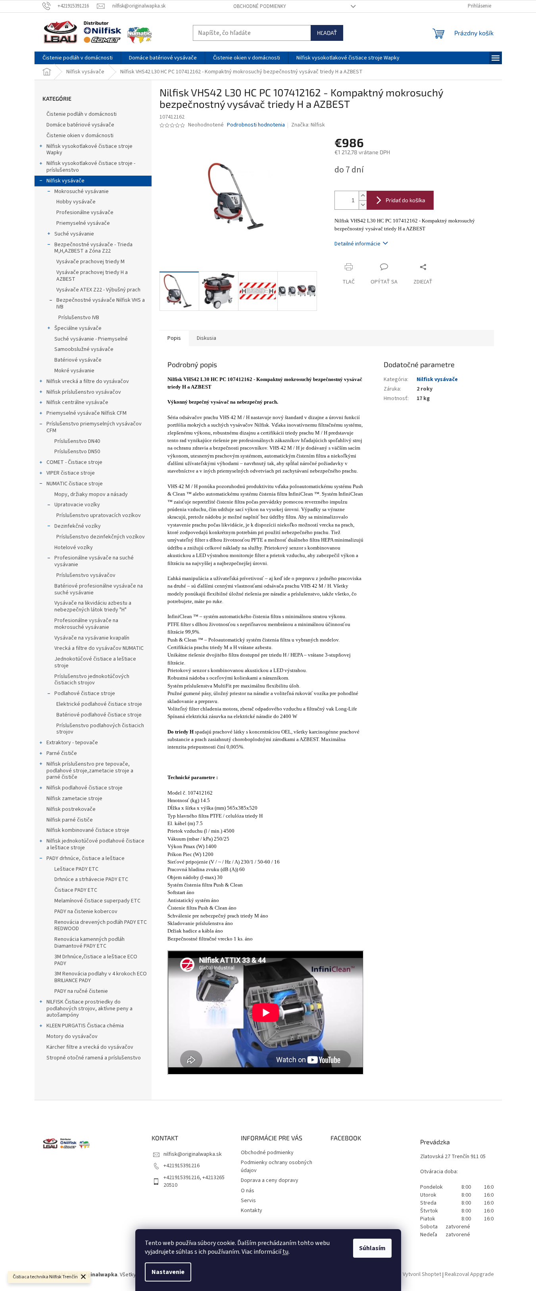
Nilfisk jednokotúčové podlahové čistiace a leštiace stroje (95, 844)
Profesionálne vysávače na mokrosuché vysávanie (86, 624)
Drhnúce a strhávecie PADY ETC (91, 879)
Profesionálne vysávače (84, 212)
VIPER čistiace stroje (70, 473)
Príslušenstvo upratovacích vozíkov (98, 515)
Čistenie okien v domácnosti (79, 136)
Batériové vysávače (78, 360)
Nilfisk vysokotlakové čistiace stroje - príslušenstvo (90, 166)
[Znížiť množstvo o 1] (363, 204)
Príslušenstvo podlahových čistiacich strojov (100, 729)
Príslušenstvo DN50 (77, 452)
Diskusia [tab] (206, 338)
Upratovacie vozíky (77, 505)
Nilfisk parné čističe (69, 820)
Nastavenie (168, 1272)
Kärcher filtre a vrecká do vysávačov (89, 1047)
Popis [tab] (174, 338)
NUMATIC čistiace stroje (74, 484)
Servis (248, 1201)
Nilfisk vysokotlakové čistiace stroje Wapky (89, 149)
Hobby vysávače (76, 202)
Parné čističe (61, 753)
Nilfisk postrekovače (71, 809)
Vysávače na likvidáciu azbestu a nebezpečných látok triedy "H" (92, 606)
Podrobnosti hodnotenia (256, 125)
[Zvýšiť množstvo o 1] (363, 195)
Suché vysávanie (74, 234)
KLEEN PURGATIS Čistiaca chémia (85, 1026)
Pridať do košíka (405, 200)
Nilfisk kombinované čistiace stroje (87, 830)
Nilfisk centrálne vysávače (77, 402)
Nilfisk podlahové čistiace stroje (84, 788)
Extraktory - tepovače (72, 743)
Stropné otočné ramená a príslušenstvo (93, 1058)
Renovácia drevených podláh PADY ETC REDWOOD (100, 925)
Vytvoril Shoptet (422, 1275)
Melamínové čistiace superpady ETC (97, 901)
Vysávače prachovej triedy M (90, 262)
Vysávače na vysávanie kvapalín (91, 638)
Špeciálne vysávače (78, 328)
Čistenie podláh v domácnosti (81, 114)
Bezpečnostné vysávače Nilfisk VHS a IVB (100, 303)
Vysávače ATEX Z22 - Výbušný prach (98, 290)
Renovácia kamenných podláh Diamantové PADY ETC (89, 942)
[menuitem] (78, 58)
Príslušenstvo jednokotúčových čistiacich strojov (91, 679)
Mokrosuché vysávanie (81, 191)
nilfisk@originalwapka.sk (192, 1154)
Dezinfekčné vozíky (77, 526)
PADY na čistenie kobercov (85, 912)
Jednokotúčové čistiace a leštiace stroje (95, 662)
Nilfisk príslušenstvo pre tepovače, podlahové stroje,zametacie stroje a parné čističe (89, 770)
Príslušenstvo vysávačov (85, 575)
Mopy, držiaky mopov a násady (91, 494)
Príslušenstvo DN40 (77, 441)
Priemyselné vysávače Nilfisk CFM (86, 413)
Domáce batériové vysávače (80, 125)
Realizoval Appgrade (469, 1275)
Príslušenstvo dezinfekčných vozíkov (100, 537)
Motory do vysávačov (72, 1036)
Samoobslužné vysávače (83, 349)
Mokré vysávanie (74, 371)
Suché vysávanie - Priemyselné (91, 339)
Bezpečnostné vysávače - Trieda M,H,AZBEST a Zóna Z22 (93, 248)
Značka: (308, 125)
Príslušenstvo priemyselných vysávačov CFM (94, 427)
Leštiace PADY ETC (76, 869)
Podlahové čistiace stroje (84, 693)
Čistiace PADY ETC (75, 890)
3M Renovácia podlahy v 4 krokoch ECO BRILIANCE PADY (100, 977)
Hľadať (327, 32)
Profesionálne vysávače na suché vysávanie (94, 561)
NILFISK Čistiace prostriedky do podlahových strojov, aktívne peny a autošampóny (89, 1008)
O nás (247, 1191)
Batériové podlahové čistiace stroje (99, 715)
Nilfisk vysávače (65, 181)
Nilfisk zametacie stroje (74, 799)
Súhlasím (372, 1248)
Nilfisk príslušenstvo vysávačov (83, 392)
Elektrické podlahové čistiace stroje (99, 704)
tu (285, 1251)
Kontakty (251, 1210)
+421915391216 (181, 1166)
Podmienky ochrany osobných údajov (276, 1166)
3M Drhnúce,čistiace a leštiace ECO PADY (95, 960)
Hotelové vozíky (73, 548)
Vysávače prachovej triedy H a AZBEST (92, 275)
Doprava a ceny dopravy (269, 1180)
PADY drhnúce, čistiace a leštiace (85, 858)
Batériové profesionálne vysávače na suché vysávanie (98, 589)
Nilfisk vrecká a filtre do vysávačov (87, 381)
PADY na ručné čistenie (81, 991)
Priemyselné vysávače (83, 223)
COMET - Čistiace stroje (74, 462)
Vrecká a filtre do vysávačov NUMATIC (99, 648)
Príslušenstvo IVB (78, 318)
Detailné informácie (357, 244)
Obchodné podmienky (259, 6)
